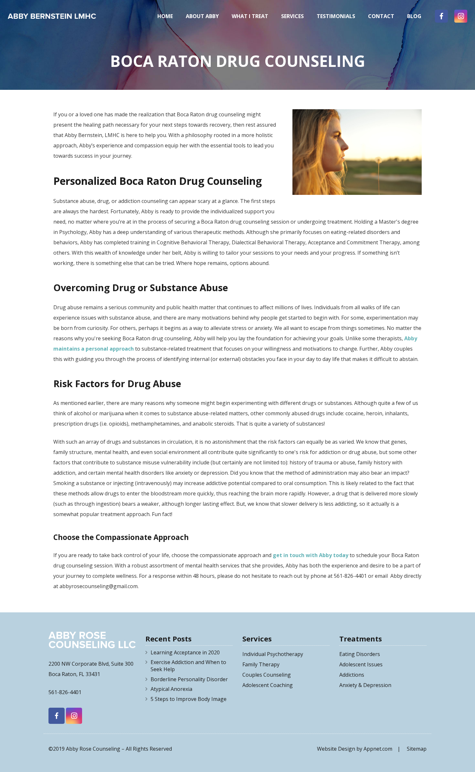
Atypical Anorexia (171, 689)
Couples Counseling (266, 674)
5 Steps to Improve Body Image (189, 699)
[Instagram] (460, 16)
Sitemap (417, 748)
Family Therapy (261, 664)
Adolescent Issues (361, 664)
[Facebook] (441, 16)
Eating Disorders (359, 654)
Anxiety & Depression (365, 685)
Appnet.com (378, 748)
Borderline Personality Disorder (189, 679)
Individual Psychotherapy (272, 654)
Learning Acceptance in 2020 (185, 652)
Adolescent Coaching (267, 685)
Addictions (351, 674)
